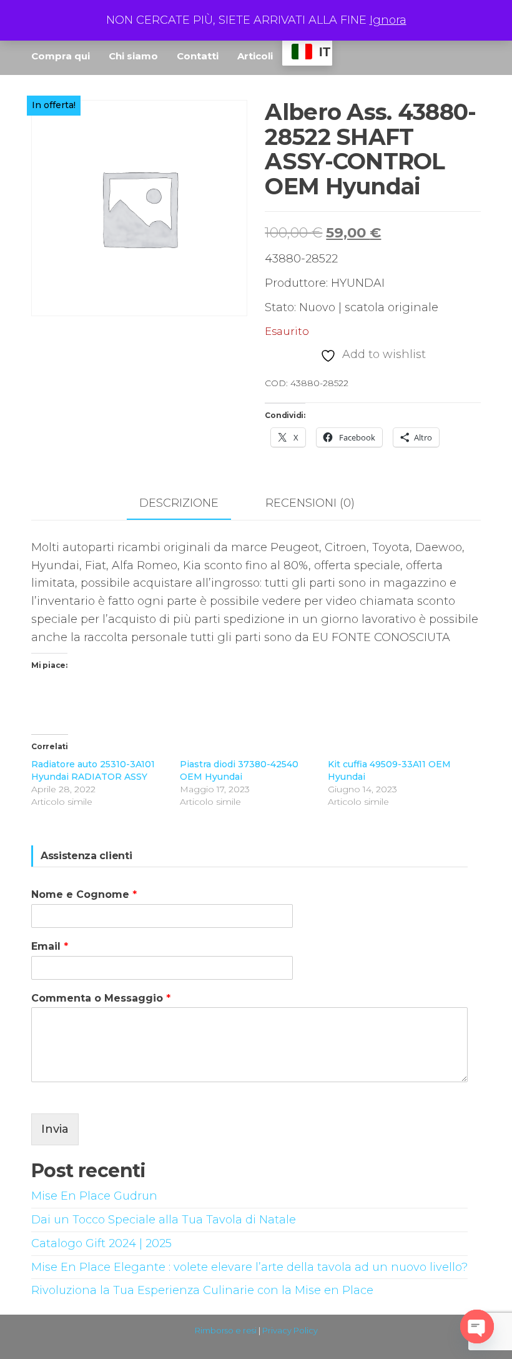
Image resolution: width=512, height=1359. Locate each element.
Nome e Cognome (84, 894)
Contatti (198, 56)
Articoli (255, 56)
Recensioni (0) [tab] (310, 503)
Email (49, 946)
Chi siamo (133, 56)
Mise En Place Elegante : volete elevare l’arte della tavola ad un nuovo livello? (249, 1267)
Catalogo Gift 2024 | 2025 (101, 1243)
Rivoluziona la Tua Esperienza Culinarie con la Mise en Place (202, 1290)
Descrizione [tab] (179, 503)
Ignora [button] (388, 20)
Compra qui (60, 56)
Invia (55, 1129)
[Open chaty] (477, 1326)
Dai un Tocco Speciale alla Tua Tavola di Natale (163, 1220)
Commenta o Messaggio (100, 998)
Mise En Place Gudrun (94, 1196)
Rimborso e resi (226, 1330)
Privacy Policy (290, 1330)
